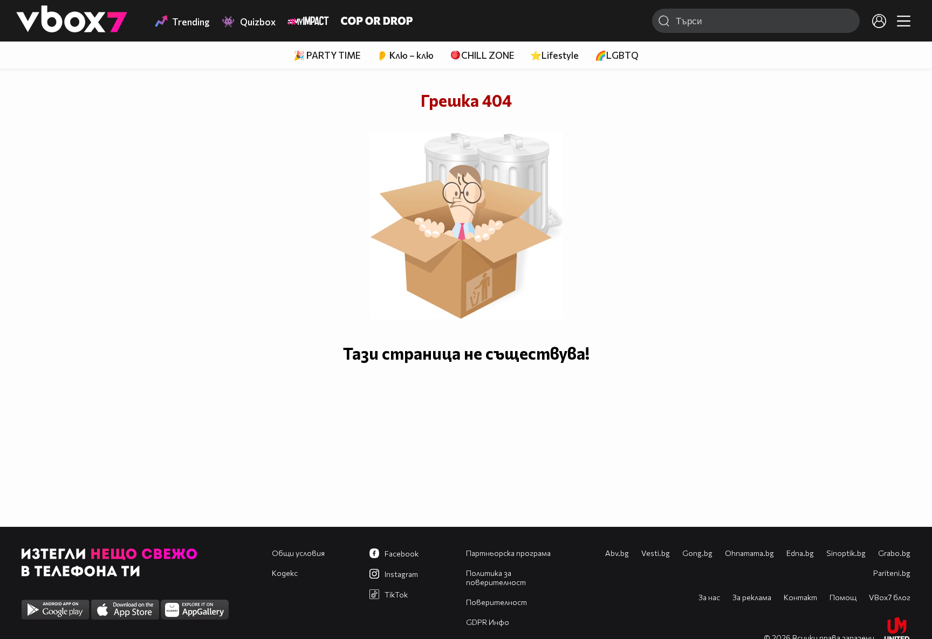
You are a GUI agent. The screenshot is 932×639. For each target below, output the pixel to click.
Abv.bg (617, 553)
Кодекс (285, 573)
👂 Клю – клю (405, 55)
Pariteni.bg (891, 573)
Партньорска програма (508, 553)
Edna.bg (800, 553)
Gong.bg (697, 553)
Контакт (800, 597)
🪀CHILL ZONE (482, 55)
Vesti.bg (655, 553)
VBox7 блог (889, 597)
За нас (709, 597)
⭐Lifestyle (554, 55)
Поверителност (496, 602)
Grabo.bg (894, 553)
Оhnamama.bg (749, 553)
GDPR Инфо (487, 622)
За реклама (751, 597)
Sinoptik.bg (846, 553)
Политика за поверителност (496, 577)
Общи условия (298, 553)
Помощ (843, 597)
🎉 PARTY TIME (326, 55)
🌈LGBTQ (617, 55)
